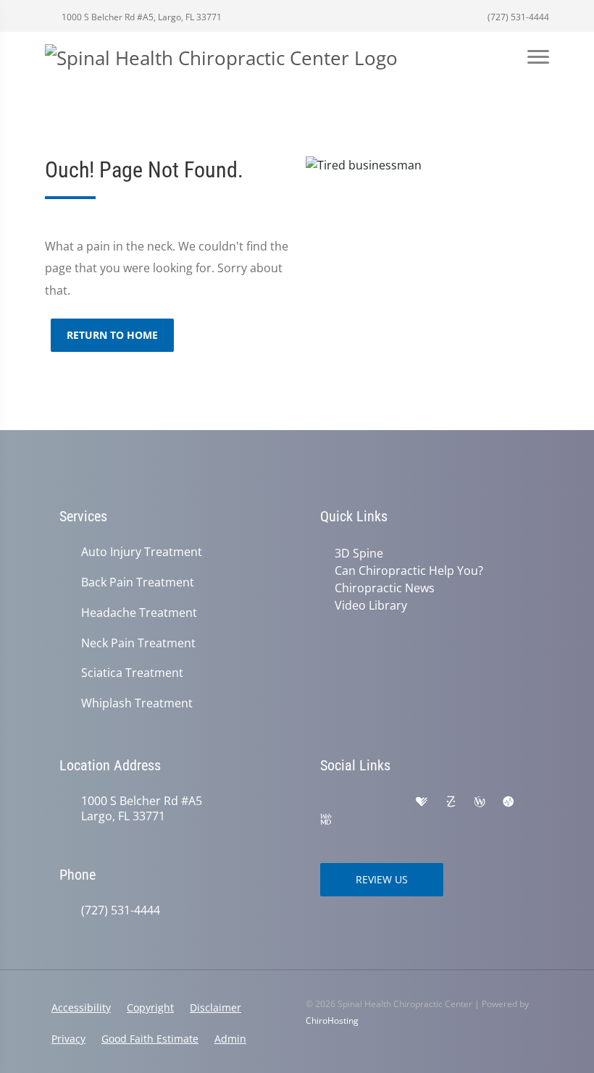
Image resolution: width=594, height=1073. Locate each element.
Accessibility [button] (81, 1007)
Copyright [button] (150, 1007)
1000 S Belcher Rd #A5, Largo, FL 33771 (140, 17)
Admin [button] (230, 1038)
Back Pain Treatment (137, 582)
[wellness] (479, 802)
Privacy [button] (68, 1038)
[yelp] (391, 802)
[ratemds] (508, 802)
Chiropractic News (385, 588)
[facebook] (359, 802)
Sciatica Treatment (132, 673)
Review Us (382, 879)
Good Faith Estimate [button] (149, 1038)
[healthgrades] (421, 802)
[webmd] (326, 819)
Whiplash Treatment (137, 703)
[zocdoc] (450, 802)
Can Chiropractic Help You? (409, 570)
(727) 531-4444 (517, 17)
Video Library (371, 605)
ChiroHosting (332, 1020)
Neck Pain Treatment (138, 643)
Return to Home (112, 335)
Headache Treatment (139, 612)
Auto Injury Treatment (141, 552)
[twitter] (356, 819)
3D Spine (359, 553)
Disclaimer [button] (215, 1007)
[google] (327, 802)
